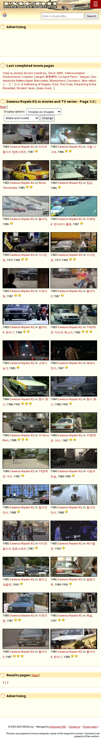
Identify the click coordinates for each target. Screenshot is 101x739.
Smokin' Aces (26, 88)
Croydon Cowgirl (33, 77)
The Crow (66, 84)
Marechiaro (57, 80)
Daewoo (15, 146)
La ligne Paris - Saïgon (74, 77)
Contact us (74, 726)
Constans (73, 80)
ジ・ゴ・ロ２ (11, 84)
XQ (32, 146)
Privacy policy (90, 726)
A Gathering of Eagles (36, 84)
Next (3, 107)
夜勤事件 (51, 77)
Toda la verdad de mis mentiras (24, 73)
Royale (25, 146)
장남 (89, 183)
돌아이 (43, 219)
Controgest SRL (57, 726)
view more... (46, 88)
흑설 (89, 615)
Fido (55, 84)
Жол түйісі (89, 80)
